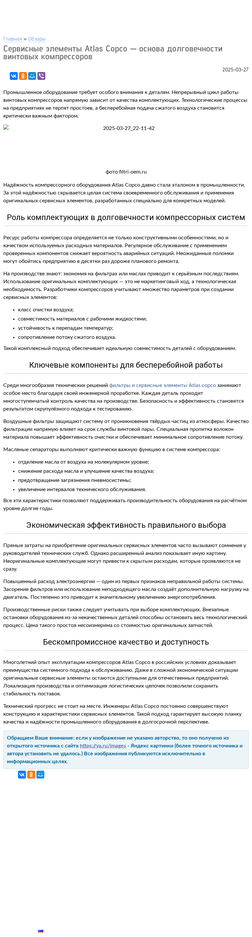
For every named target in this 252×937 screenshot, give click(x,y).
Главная (12, 38)
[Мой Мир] (32, 76)
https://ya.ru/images (103, 745)
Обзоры (36, 38)
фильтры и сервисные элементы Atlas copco (162, 385)
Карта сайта (54, 923)
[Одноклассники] (23, 76)
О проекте (51, 915)
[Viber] (41, 76)
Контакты (51, 908)
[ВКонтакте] (14, 76)
